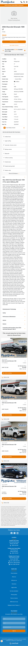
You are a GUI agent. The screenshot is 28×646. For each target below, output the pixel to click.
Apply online (14, 587)
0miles (24, 362)
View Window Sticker (10, 127)
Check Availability (8, 373)
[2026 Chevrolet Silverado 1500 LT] (14, 473)
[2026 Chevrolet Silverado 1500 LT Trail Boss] (14, 348)
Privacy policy (14, 594)
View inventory (14, 573)
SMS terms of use (14, 601)
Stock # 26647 (4, 442)
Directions (14, 584)
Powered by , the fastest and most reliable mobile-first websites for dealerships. (14, 640)
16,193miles (23, 488)
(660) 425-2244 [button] (15, 545)
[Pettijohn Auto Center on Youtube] (16, 533)
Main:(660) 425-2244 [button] (14, 560)
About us (14, 576)
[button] (21, 2)
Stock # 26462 (4, 401)
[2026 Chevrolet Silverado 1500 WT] (14, 431)
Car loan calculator (14, 591)
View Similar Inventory (14, 45)
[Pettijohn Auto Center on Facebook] (11, 533)
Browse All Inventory (14, 41)
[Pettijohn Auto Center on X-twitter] (14, 533)
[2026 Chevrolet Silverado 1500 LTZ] (14, 389)
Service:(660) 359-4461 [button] (15, 562)
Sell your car (14, 580)
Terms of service (14, 598)
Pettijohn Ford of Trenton (13, 605)
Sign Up (14, 630)
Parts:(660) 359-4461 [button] (15, 564)
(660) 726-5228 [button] (15, 553)
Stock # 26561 (4, 359)
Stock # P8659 (4, 484)
